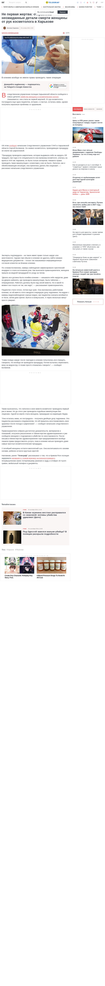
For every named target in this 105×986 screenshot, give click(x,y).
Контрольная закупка (52, 7)
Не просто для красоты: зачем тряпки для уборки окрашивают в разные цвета (88, 234)
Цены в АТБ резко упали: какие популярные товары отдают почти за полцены (87, 123)
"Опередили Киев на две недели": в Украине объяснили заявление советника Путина (87, 259)
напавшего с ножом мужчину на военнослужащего (33, 458)
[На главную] (52, 2)
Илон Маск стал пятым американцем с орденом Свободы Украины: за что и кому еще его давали (87, 153)
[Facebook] (77, 2)
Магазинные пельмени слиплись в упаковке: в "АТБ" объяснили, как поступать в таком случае (86, 247)
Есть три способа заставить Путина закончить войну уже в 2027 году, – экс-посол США (88, 205)
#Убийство (19, 550)
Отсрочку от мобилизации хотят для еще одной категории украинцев (86, 180)
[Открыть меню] (3, 2)
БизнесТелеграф (85, 7)
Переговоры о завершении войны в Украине (21, 7)
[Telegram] (84, 2)
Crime (24, 509)
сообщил (13, 146)
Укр (102, 2)
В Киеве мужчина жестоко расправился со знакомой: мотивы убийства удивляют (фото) (44, 514)
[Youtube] (87, 2)
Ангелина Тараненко (13, 28)
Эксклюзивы (70, 7)
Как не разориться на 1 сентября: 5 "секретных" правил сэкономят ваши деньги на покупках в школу (87, 167)
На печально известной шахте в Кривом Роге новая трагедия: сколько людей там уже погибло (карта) (87, 273)
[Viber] (81, 2)
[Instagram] (93, 2)
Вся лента (77, 114)
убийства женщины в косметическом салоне (40, 97)
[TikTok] (96, 2)
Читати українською (10, 33)
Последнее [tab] (78, 109)
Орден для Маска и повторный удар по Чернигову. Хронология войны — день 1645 (86, 192)
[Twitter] (90, 2)
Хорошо (63, 12)
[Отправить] (26, 2)
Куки (51, 12)
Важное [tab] (99, 109)
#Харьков (10, 550)
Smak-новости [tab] (89, 109)
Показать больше (84, 302)
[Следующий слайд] (103, 7)
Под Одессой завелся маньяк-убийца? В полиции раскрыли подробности (45, 533)
